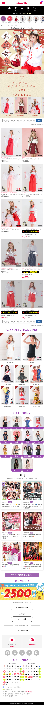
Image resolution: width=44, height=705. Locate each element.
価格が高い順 (31, 121)
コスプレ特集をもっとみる (22, 575)
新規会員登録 (21, 607)
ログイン (21, 619)
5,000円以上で (12, 645)
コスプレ (6, 25)
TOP (2, 25)
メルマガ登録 (21, 630)
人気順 (13, 121)
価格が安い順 (21, 121)
